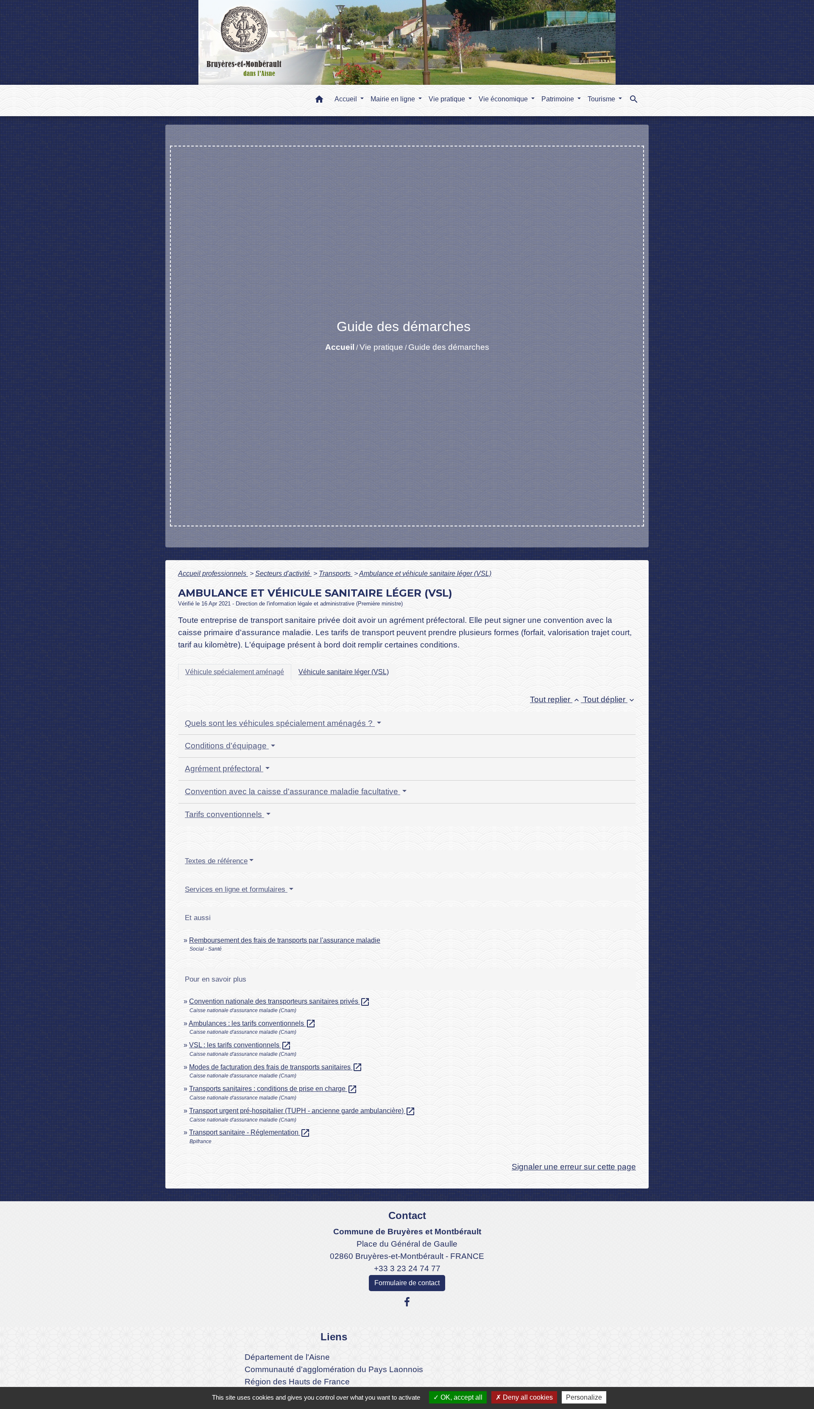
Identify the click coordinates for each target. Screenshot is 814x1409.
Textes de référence (216, 861)
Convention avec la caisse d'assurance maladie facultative (292, 791)
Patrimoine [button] (558, 99)
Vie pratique (381, 347)
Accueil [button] (347, 99)
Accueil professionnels (213, 573)
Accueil (339, 347)
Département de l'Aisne (287, 1357)
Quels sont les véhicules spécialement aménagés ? (280, 723)
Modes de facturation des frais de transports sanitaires (275, 1067)
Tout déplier (609, 699)
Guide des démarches (448, 347)
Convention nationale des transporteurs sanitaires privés (279, 1001)
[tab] (234, 672)
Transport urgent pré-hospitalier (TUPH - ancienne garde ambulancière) (302, 1110)
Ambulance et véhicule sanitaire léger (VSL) (425, 573)
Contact (407, 1215)
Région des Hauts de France (297, 1381)
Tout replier (555, 699)
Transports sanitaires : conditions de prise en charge (273, 1088)
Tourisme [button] (602, 99)
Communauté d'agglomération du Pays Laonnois (334, 1369)
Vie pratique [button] (448, 99)
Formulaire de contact (407, 1282)
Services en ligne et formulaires (236, 889)
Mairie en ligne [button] (394, 99)
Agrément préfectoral (224, 768)
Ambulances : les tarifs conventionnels (252, 1023)
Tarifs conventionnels (224, 814)
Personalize (584, 1397)
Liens (334, 1336)
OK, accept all (460, 1397)
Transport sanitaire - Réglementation (249, 1132)
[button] (319, 101)
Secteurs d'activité (283, 573)
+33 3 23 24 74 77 (407, 1268)
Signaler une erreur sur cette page (574, 1166)
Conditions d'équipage (227, 745)
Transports (335, 573)
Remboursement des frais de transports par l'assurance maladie (284, 940)
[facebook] (407, 1302)
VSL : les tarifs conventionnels (240, 1045)
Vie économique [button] (504, 99)
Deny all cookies (527, 1397)
